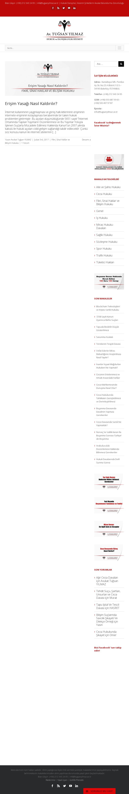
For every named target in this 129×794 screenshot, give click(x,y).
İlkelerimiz (50, 780)
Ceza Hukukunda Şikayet (106, 633)
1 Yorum (25, 143)
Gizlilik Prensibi (76, 780)
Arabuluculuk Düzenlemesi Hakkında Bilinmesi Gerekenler (107, 449)
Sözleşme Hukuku (106, 241)
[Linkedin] (74, 8)
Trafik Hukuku (104, 255)
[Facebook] (53, 8)
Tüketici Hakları (105, 262)
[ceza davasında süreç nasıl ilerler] (109, 546)
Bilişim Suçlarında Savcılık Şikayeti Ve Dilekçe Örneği (107, 618)
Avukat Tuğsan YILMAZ (21, 139)
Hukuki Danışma (67, 3)
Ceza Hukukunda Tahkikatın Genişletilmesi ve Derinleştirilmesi (108, 398)
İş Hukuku (102, 217)
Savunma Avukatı (104, 336)
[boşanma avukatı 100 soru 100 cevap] (109, 275)
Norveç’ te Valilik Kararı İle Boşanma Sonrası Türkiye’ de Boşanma (109, 435)
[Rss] (58, 8)
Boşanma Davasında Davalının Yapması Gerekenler (106, 412)
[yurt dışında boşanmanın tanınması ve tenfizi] (109, 499)
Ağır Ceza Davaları (107, 577)
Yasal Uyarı (62, 780)
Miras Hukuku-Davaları (105, 226)
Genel (99, 211)
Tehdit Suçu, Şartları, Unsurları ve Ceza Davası (108, 594)
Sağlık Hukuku (104, 235)
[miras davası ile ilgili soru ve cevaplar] (109, 522)
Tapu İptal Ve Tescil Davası (107, 606)
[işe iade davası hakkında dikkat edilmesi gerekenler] (109, 475)
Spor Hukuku (104, 248)
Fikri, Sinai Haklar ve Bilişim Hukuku (107, 202)
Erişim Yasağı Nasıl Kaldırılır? (31, 103)
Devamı (85, 139)
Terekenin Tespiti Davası (108, 343)
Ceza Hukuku (104, 194)
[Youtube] (69, 8)
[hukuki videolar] (109, 156)
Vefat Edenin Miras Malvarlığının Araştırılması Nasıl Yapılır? (108, 354)
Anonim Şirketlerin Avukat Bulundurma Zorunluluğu (100, 3)
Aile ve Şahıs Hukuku (108, 187)
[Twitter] (64, 8)
